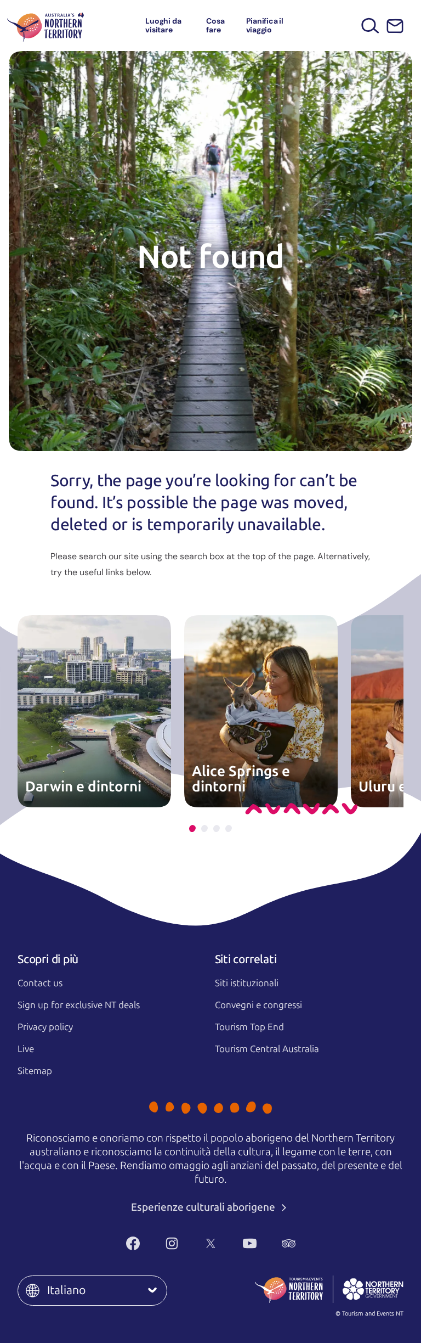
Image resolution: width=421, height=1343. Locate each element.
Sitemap (35, 1070)
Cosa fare (215, 25)
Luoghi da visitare (163, 25)
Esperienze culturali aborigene (204, 1207)
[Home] (45, 25)
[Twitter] (211, 1243)
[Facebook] (133, 1243)
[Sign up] (394, 26)
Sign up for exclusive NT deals (79, 1004)
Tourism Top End (249, 1026)
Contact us (40, 982)
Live (26, 1048)
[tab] (192, 828)
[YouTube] (250, 1243)
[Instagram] (172, 1243)
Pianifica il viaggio (264, 25)
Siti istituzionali (246, 982)
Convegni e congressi (258, 1004)
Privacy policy (45, 1026)
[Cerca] (370, 25)
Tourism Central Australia (267, 1048)
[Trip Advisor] (288, 1243)
